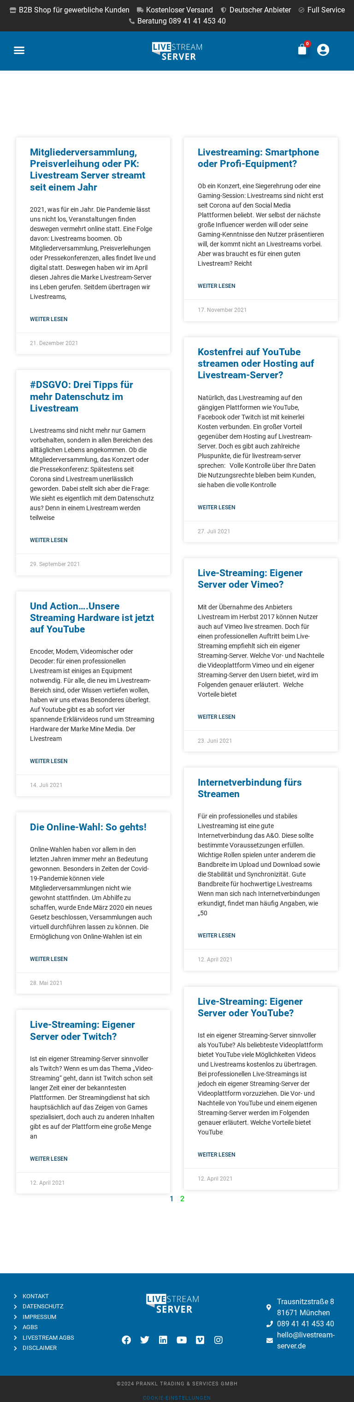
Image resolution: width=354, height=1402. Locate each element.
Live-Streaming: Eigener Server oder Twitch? (82, 1030)
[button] (19, 50)
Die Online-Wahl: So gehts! (88, 827)
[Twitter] (145, 1340)
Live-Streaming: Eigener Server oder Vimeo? (250, 578)
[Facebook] (126, 1340)
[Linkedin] (163, 1340)
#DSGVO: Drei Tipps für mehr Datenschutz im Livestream (81, 396)
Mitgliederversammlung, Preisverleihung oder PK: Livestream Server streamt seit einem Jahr (87, 170)
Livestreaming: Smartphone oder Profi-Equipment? (258, 158)
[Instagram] (218, 1340)
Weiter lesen (49, 319)
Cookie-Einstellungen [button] (177, 1398)
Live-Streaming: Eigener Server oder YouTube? (250, 1007)
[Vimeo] (200, 1340)
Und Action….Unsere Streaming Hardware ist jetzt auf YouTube (92, 618)
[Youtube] (181, 1340)
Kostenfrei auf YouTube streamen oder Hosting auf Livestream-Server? (256, 363)
